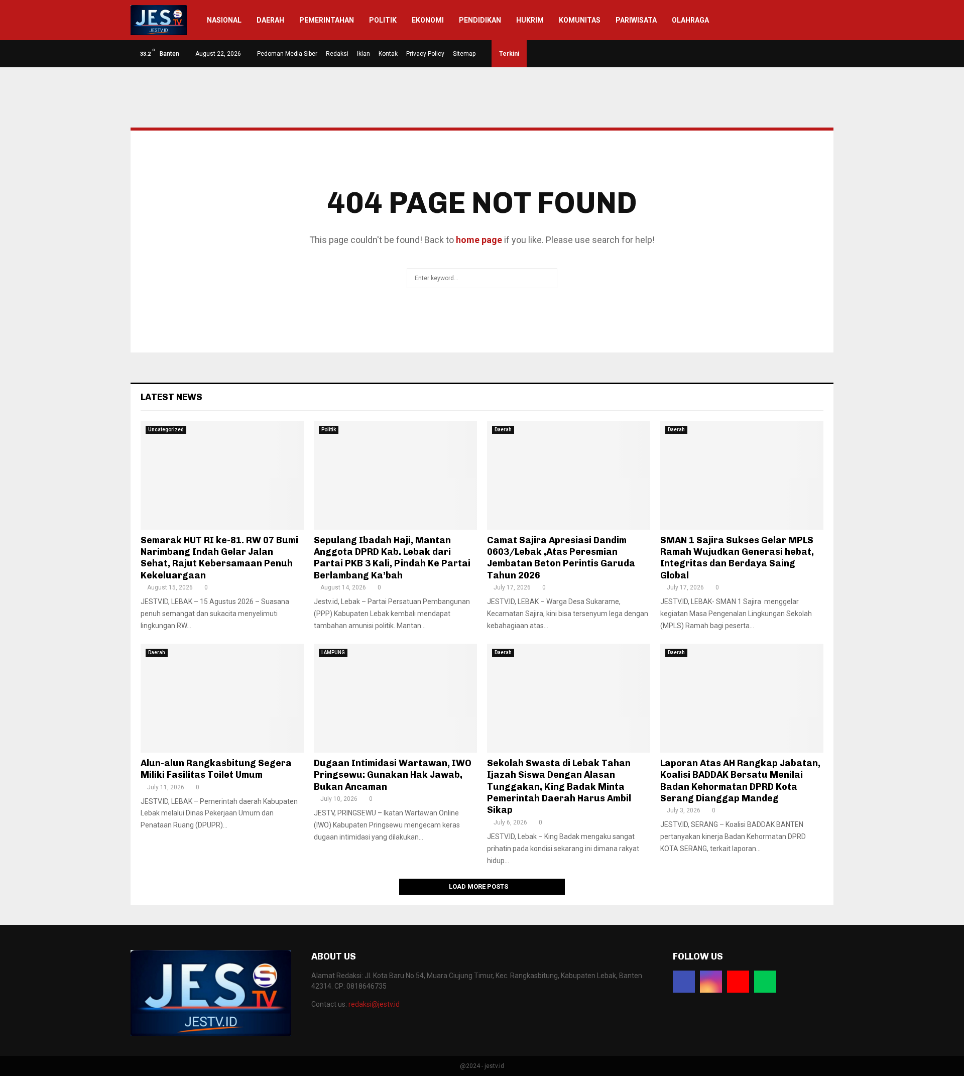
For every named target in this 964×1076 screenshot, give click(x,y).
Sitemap (464, 53)
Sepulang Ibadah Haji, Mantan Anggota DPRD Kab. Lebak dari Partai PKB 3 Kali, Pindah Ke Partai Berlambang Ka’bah (392, 558)
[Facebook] (684, 982)
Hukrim (530, 20)
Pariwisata (636, 20)
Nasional (224, 20)
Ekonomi (428, 20)
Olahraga (690, 20)
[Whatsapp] (765, 982)
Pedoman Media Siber (287, 53)
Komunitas (579, 20)
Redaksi (337, 53)
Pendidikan (480, 20)
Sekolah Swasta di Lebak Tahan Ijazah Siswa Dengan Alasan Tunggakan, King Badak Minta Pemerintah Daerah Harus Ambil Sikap (559, 787)
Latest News (171, 397)
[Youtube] (738, 982)
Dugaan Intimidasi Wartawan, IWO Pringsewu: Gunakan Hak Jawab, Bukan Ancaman (392, 775)
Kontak (388, 53)
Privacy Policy (425, 53)
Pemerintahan (326, 20)
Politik (383, 20)
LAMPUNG (333, 652)
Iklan (363, 53)
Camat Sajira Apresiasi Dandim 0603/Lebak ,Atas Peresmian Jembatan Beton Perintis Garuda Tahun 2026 (561, 558)
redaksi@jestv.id (374, 1004)
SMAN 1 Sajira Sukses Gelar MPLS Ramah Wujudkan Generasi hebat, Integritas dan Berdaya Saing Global (737, 558)
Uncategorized (166, 429)
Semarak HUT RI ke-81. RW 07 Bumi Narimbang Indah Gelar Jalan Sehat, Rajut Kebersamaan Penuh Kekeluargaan (219, 558)
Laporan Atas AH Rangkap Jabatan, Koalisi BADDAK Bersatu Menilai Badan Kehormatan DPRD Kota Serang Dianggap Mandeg (740, 781)
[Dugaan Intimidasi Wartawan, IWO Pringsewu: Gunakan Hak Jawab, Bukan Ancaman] (395, 698)
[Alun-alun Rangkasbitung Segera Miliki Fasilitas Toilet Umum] (222, 698)
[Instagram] (711, 982)
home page (479, 239)
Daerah (270, 20)
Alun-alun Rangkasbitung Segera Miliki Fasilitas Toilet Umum (216, 769)
